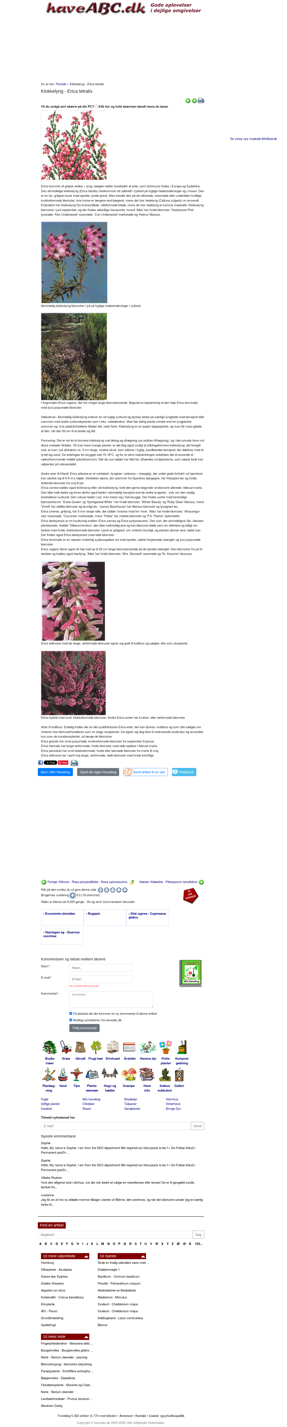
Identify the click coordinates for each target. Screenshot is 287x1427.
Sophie (45, 1143)
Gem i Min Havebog (55, 772)
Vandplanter (132, 1108)
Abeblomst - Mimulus (112, 1297)
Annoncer (126, 1415)
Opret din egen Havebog (98, 772)
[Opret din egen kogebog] (190, 973)
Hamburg (47, 1262)
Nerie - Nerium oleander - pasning (64, 1357)
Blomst (102, 1325)
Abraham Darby (52, 1405)
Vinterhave (173, 1103)
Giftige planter (50, 1103)
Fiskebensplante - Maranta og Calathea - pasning (67, 1385)
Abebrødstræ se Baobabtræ (117, 1290)
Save (64, 762)
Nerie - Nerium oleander (57, 1391)
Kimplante (48, 1304)
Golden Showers (52, 1283)
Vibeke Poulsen (51, 1177)
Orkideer (89, 1103)
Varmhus (172, 1099)
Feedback (186, 772)
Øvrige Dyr (173, 1108)
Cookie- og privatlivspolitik (166, 1415)
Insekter (46, 1108)
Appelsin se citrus (53, 1290)
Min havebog (91, 1099)
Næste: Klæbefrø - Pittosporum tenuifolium (169, 881)
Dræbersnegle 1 (109, 1269)
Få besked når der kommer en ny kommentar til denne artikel (115, 1013)
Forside (61, 84)
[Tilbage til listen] (132, 881)
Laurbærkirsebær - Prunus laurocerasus (67, 1398)
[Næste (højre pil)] (194, 100)
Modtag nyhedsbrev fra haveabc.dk (97, 1020)
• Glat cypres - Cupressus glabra (147, 916)
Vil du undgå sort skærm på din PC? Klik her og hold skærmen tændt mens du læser (104, 106)
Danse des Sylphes (54, 1276)
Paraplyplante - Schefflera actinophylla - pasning (67, 1371)
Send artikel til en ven (149, 772)
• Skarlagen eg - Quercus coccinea (61, 934)
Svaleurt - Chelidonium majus (118, 1311)
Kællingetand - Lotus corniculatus (120, 1318)
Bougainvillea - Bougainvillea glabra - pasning (67, 1350)
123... (198, 1243)
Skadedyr (130, 1099)
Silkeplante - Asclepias (56, 1269)
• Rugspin (93, 914)
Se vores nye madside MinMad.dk (253, 138)
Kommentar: (50, 993)
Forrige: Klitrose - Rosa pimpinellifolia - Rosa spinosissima (87, 881)
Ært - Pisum (49, 1311)
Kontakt (141, 1415)
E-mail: (46, 977)
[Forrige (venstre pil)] (188, 100)
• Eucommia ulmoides (59, 914)
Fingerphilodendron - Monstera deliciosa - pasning (67, 1343)
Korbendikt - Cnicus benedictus (62, 1297)
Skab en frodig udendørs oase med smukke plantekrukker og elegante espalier (124, 1262)
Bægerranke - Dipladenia (58, 1378)
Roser (87, 1108)
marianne (47, 1195)
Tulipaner (130, 1103)
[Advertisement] (122, 48)
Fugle (44, 1099)
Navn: (45, 966)
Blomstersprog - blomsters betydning (66, 1364)
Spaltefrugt (48, 1325)
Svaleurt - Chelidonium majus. (118, 1304)
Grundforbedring (52, 1318)
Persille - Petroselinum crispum (119, 1283)
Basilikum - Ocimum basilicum (119, 1276)
